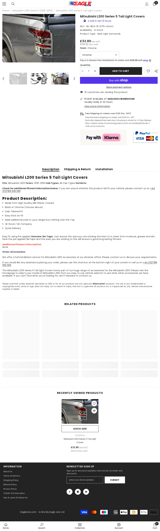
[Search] (13, 4)
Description (50, 169)
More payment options (118, 87)
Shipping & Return (77, 169)
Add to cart (120, 71)
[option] (38, 38)
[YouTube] (86, 492)
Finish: (88, 48)
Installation (104, 169)
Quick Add (80, 428)
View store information (97, 106)
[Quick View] (94, 410)
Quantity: (85, 65)
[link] (20, 367)
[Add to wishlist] (148, 71)
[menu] (4, 4)
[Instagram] (78, 492)
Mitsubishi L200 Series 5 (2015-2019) (33, 10)
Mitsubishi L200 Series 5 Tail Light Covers (80, 441)
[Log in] (147, 4)
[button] (3, 78)
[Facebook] (69, 492)
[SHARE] (155, 71)
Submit (115, 479)
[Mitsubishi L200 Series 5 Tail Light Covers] (80, 411)
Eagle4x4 (80, 435)
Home (5, 10)
